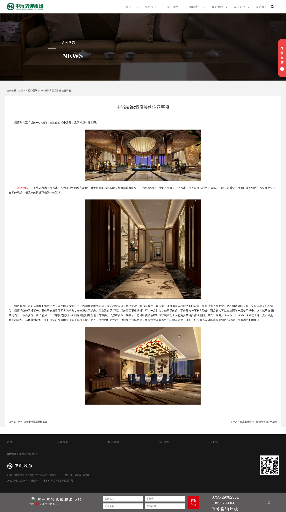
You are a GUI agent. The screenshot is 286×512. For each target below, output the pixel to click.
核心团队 (173, 6)
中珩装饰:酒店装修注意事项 (56, 90)
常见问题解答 (33, 90)
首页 (129, 6)
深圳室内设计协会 (28, 453)
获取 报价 (193, 502)
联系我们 (262, 6)
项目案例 (151, 6)
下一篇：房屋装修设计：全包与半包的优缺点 (254, 421)
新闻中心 (195, 6)
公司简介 (239, 6)
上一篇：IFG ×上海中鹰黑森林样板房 (28, 421)
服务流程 (217, 6)
